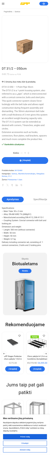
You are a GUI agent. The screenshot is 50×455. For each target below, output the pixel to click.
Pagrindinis (8, 12)
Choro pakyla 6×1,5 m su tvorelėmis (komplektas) (37, 357)
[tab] (13, 199)
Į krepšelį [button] (13, 369)
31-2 (10, 176)
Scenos (17, 12)
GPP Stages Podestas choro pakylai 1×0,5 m (13, 357)
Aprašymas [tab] (13, 199)
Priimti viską (25, 437)
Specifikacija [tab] (40, 199)
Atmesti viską (25, 450)
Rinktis (25, 271)
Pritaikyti (25, 443)
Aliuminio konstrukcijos (26, 174)
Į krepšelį (26, 160)
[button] (4, 353)
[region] (25, 434)
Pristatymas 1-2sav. (15, 180)
